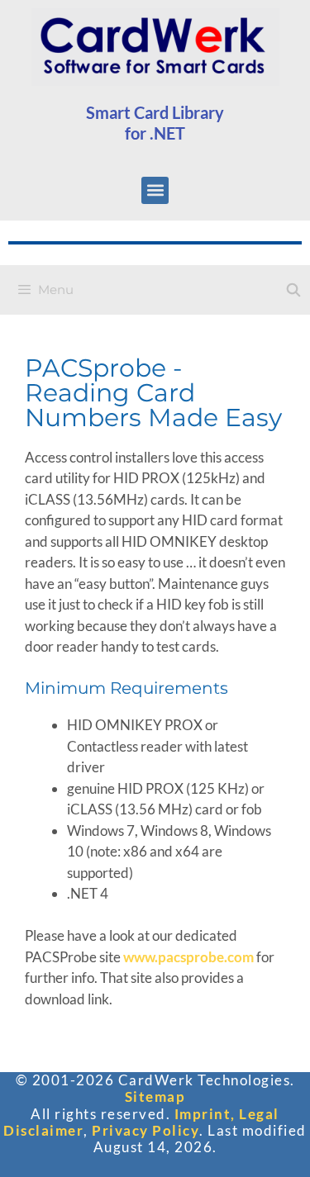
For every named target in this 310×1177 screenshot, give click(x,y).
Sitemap (155, 1096)
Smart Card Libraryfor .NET (155, 122)
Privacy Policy (145, 1130)
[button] (155, 190)
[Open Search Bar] (293, 290)
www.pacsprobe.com (188, 957)
